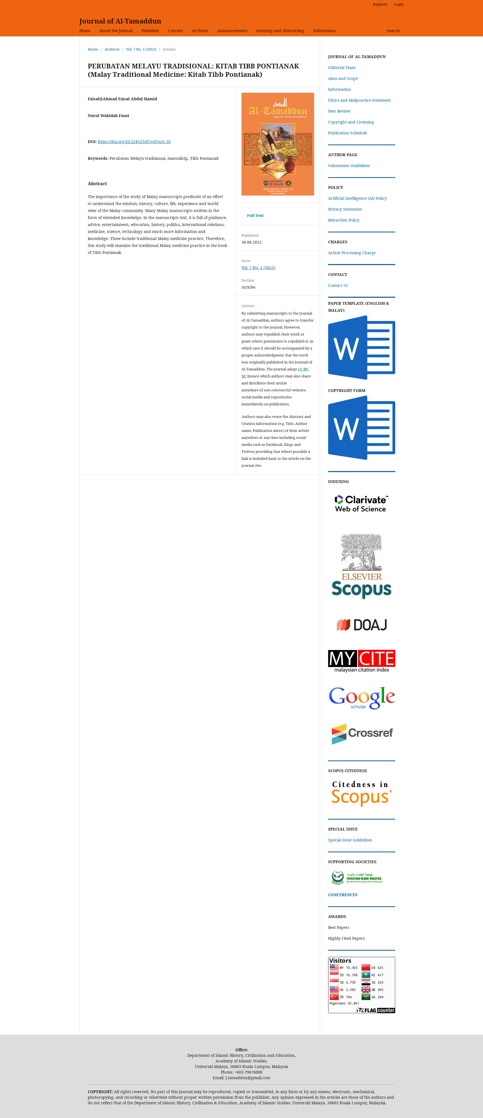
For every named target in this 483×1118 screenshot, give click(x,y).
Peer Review (339, 111)
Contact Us (338, 285)
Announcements (232, 30)
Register (380, 4)
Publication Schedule (347, 132)
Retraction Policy (343, 220)
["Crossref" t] (361, 748)
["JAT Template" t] (361, 379)
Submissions (324, 30)
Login (399, 4)
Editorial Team (342, 67)
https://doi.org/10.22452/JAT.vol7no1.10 (134, 141)
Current (175, 30)
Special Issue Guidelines (350, 840)
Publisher (150, 30)
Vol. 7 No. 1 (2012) (141, 49)
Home (84, 30)
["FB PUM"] (361, 883)
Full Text (255, 215)
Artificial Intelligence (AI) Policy (357, 198)
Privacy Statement (345, 209)
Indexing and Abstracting (280, 30)
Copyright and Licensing (351, 122)
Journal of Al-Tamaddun (120, 20)
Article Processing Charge (352, 252)
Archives (200, 30)
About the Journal (116, 30)
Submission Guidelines (349, 165)
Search (393, 30)
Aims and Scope (343, 78)
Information (339, 89)
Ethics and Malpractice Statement (359, 100)
